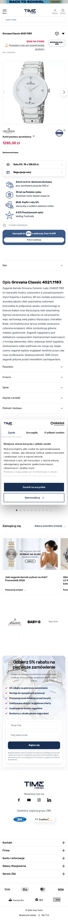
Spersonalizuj (32, 497)
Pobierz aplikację (34, 240)
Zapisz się (34, 745)
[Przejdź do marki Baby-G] (34, 622)
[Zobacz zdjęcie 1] (32, 121)
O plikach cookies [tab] (54, 432)
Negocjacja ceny (38, 172)
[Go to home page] (30, 11)
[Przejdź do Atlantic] (14, 621)
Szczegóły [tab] (32, 432)
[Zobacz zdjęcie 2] (36, 121)
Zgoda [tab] (11, 432)
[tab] (34, 265)
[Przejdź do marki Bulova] (53, 622)
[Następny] (64, 92)
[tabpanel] (34, 316)
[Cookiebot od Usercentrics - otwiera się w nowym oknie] (50, 424)
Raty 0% (38, 164)
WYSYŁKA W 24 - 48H (57, 43)
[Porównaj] (57, 33)
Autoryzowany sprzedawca (17, 136)
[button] (34, 92)
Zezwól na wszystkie (34, 487)
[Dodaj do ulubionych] (63, 33)
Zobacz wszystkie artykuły (50, 526)
